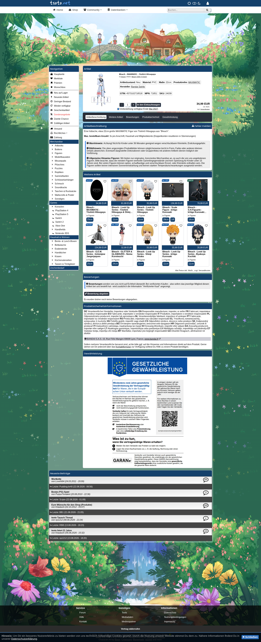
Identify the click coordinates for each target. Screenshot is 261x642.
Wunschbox (59, 87)
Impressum (169, 621)
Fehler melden (202, 126)
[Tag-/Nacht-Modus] (194, 3)
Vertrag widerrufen (130, 629)
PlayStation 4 (61, 210)
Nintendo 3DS (62, 233)
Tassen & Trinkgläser (65, 264)
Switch (58, 218)
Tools (124, 612)
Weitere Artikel (116, 117)
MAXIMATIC (194, 82)
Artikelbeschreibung (96, 117)
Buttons (58, 149)
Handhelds (60, 229)
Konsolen (59, 207)
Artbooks (59, 145)
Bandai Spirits (138, 87)
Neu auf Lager (61, 93)
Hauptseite (59, 74)
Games (53, 203)
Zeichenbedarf (57, 268)
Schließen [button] (251, 637)
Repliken (59, 172)
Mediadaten (127, 617)
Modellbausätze (62, 157)
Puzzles (59, 168)
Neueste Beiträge (60, 473)
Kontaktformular (123, 347)
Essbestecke (61, 249)
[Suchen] (207, 10)
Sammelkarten (62, 176)
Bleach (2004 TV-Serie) (139, 77)
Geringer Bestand (62, 101)
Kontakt (83, 621)
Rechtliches (60, 133)
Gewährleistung (170, 117)
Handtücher (60, 252)
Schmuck (59, 183)
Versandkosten (205, 109)
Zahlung (58, 137)
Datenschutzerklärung (24, 638)
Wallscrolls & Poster (64, 195)
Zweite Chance (61, 119)
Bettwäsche (60, 245)
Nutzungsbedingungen (175, 617)
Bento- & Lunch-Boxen (66, 241)
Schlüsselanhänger (64, 180)
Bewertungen (132, 117)
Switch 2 (59, 222)
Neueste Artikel (61, 97)
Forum (82, 612)
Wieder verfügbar (62, 106)
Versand (58, 129)
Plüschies (59, 164)
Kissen (58, 256)
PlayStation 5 (61, 214)
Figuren (58, 153)
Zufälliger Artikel (62, 123)
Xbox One (60, 226)
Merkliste (58, 78)
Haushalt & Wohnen (60, 237)
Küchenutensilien (63, 260)
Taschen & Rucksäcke (65, 191)
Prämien (58, 83)
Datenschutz (170, 612)
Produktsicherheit (150, 117)
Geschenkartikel (62, 110)
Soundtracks (61, 187)
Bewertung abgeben (97, 294)
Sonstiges (59, 199)
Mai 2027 (153, 109)
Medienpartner (129, 621)
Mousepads (60, 161)
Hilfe (81, 617)
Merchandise (56, 142)
